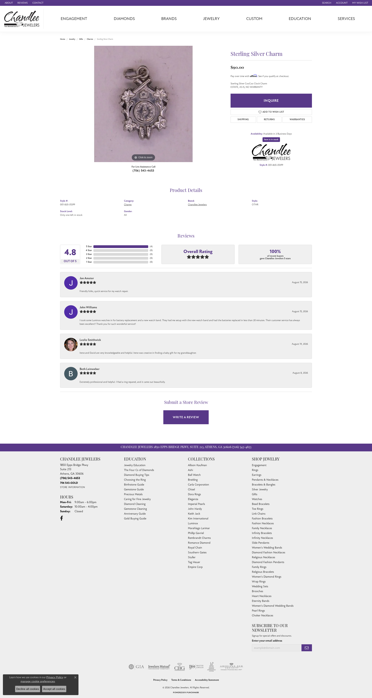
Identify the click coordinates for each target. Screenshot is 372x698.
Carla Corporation (198, 484)
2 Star (89, 258)
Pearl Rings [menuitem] (258, 610)
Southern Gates (197, 552)
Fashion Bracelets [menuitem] (262, 518)
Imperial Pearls (196, 504)
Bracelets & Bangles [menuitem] (263, 484)
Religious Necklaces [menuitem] (263, 557)
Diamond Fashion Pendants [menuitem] (268, 562)
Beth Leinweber (90, 369)
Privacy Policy (160, 680)
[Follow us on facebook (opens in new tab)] (61, 518)
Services (346, 18)
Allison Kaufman (197, 465)
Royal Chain (195, 547)
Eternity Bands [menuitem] (260, 601)
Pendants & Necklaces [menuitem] (265, 479)
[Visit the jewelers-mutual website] (159, 667)
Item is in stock (271, 139)
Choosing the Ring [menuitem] (135, 479)
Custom (254, 18)
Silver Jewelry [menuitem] (260, 489)
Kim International (198, 518)
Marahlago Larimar (199, 528)
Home (62, 39)
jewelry (72, 39)
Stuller (191, 557)
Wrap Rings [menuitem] (259, 581)
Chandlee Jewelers (197, 204)
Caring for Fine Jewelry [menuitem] (137, 499)
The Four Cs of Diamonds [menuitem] (139, 470)
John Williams (88, 307)
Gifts (81, 39)
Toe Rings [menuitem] (257, 509)
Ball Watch (194, 475)
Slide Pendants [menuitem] (260, 542)
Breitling (193, 479)
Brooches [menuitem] (257, 591)
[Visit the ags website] (231, 667)
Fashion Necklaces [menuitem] (263, 523)
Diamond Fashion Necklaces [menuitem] (268, 552)
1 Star (89, 262)
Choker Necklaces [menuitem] (262, 615)
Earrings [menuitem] (256, 475)
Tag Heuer (194, 562)
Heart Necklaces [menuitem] (261, 596)
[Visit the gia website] (136, 667)
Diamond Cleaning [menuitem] (135, 504)
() (151, 246)
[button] (326, 3)
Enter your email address (267, 640)
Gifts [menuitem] (254, 494)
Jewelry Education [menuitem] (135, 465)
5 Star (89, 246)
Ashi (190, 470)
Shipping (243, 119)
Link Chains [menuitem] (258, 513)
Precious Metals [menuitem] (133, 494)
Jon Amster (87, 278)
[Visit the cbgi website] (179, 667)
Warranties (297, 119)
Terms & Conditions (181, 680)
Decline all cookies (27, 688)
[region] (143, 104)
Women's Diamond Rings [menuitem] (266, 576)
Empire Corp (195, 567)
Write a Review (186, 417)
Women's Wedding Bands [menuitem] (267, 547)
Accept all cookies (54, 688)
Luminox (193, 523)
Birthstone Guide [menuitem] (134, 484)
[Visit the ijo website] (196, 667)
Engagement (74, 18)
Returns (269, 119)
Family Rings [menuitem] (259, 567)
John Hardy (195, 509)
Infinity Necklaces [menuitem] (262, 538)
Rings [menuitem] (255, 470)
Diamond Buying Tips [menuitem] (136, 475)
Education (300, 18)
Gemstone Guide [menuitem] (134, 489)
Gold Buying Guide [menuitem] (135, 518)
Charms (90, 39)
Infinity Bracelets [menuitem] (262, 533)
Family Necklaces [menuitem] (262, 528)
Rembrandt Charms (199, 538)
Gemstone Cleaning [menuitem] (135, 509)
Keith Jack (194, 513)
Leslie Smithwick (90, 340)
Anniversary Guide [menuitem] (135, 513)
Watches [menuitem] (257, 499)
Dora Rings (194, 494)
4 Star (89, 250)
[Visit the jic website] (211, 667)
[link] (8, 3)
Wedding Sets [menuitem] (260, 586)
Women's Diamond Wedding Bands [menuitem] (273, 605)
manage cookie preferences (38, 681)
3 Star (89, 254)
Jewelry (211, 18)
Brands (169, 18)
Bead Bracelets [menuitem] (261, 504)
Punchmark (193, 692)
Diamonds (124, 18)
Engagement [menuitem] (259, 465)
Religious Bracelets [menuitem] (263, 572)
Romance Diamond (199, 542)
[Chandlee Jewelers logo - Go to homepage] (23, 19)
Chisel (191, 489)
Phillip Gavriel (196, 533)
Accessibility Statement (207, 680)
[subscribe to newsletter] (306, 647)
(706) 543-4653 (143, 171)
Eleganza (193, 499)
